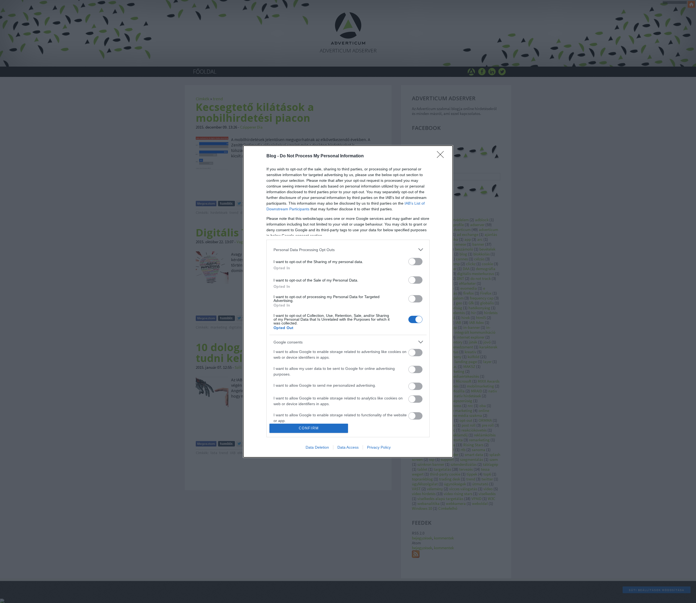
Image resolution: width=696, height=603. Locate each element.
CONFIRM (309, 428)
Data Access (348, 447)
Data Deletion (317, 447)
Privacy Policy (379, 447)
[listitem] (348, 249)
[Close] (442, 156)
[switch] (415, 261)
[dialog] (348, 301)
